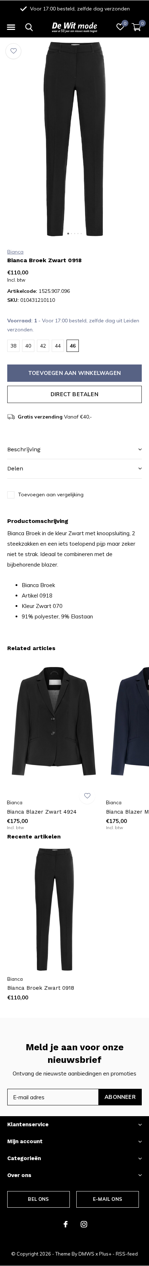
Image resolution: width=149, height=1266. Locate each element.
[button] (11, 27)
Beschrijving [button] (24, 449)
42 (43, 346)
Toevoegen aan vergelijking (51, 494)
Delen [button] (15, 468)
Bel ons (38, 1199)
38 (13, 346)
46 (73, 346)
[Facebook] (66, 1224)
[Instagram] (84, 1224)
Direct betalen (74, 394)
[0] (136, 27)
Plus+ (105, 1254)
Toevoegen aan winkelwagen (74, 373)
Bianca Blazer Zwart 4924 (42, 812)
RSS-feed (127, 1254)
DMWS (86, 1254)
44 (58, 346)
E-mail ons (107, 1199)
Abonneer (120, 1096)
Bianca (15, 252)
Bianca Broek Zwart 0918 (40, 988)
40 (28, 346)
